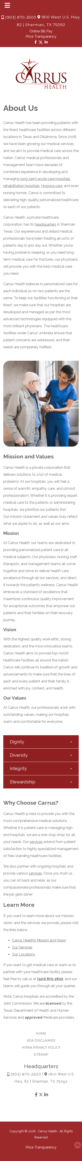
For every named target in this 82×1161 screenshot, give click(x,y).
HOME (41, 1034)
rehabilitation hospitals (21, 186)
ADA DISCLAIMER (41, 1041)
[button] (41, 741)
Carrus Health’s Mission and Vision (39, 940)
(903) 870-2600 (20, 17)
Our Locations (23, 954)
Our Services (22, 947)
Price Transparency (41, 36)
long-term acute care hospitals (45, 179)
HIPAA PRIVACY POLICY (41, 1048)
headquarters (45, 224)
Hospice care (51, 186)
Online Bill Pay (41, 31)
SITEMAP (41, 1055)
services (36, 842)
